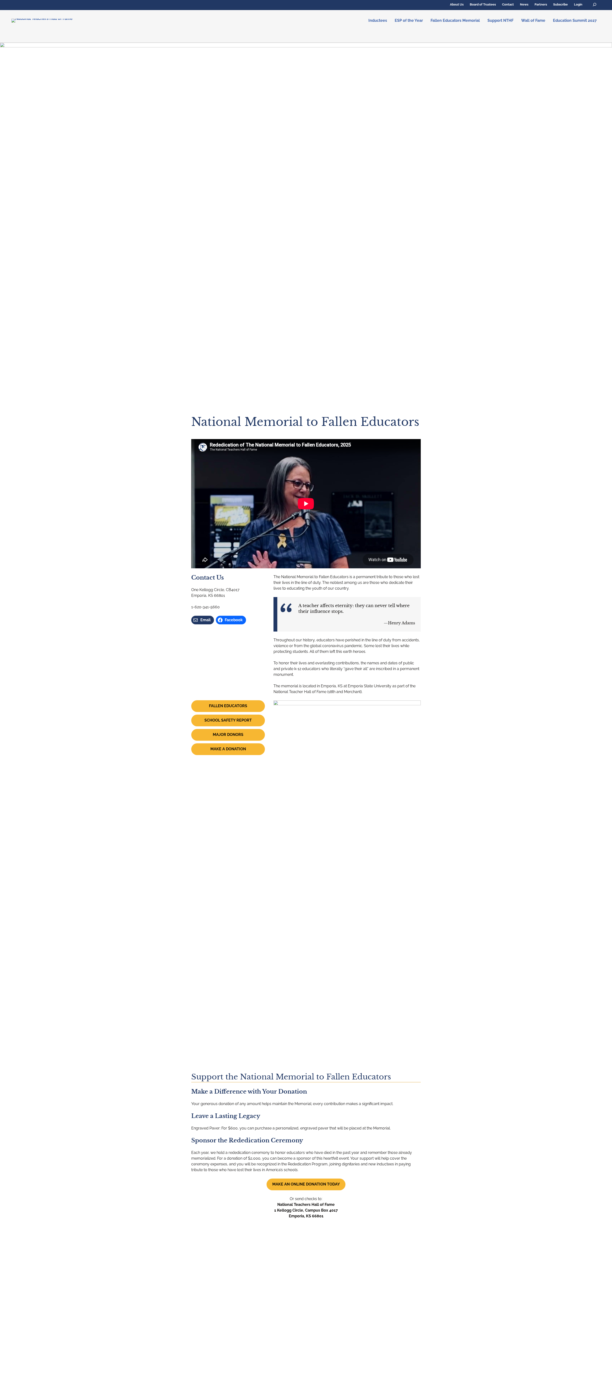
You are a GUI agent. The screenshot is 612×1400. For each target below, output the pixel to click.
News (524, 4)
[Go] (595, 4)
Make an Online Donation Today (306, 1184)
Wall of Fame (533, 20)
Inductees (377, 20)
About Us (457, 4)
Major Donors (228, 734)
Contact (508, 4)
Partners (541, 4)
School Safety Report (228, 720)
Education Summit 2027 (575, 20)
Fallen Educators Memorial (455, 20)
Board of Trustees (483, 4)
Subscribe (560, 4)
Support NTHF (500, 20)
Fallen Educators (228, 706)
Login (578, 4)
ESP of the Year (409, 20)
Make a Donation (228, 749)
